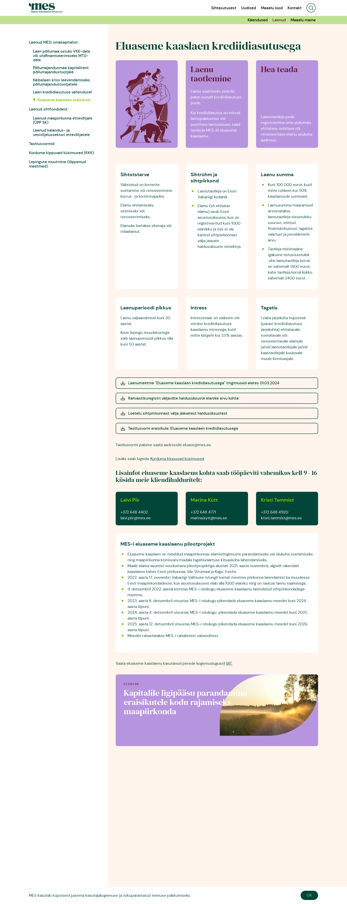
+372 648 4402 (134, 512)
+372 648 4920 (274, 512)
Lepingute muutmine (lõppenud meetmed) (57, 163)
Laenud (279, 20)
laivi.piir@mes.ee (135, 517)
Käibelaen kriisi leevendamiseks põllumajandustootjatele (61, 82)
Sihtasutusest (223, 8)
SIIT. (229, 663)
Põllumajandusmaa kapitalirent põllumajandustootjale (61, 69)
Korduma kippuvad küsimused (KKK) (61, 152)
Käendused (258, 20)
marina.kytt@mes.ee (209, 517)
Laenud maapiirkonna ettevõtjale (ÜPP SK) (62, 120)
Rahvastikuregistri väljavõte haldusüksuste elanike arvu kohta (183, 398)
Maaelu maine (303, 20)
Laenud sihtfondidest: (48, 109)
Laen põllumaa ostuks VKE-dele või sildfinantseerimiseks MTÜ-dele (61, 55)
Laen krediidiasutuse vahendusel (62, 92)
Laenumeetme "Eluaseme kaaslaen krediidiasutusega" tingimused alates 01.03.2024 (203, 382)
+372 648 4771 (203, 512)
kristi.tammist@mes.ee (281, 517)
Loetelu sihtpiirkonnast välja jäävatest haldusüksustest (177, 413)
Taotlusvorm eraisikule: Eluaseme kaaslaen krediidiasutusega (183, 428)
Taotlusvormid (41, 143)
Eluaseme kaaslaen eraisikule (63, 100)
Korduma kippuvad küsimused (177, 458)
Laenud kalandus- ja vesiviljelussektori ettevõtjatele (61, 132)
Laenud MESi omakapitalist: (54, 42)
